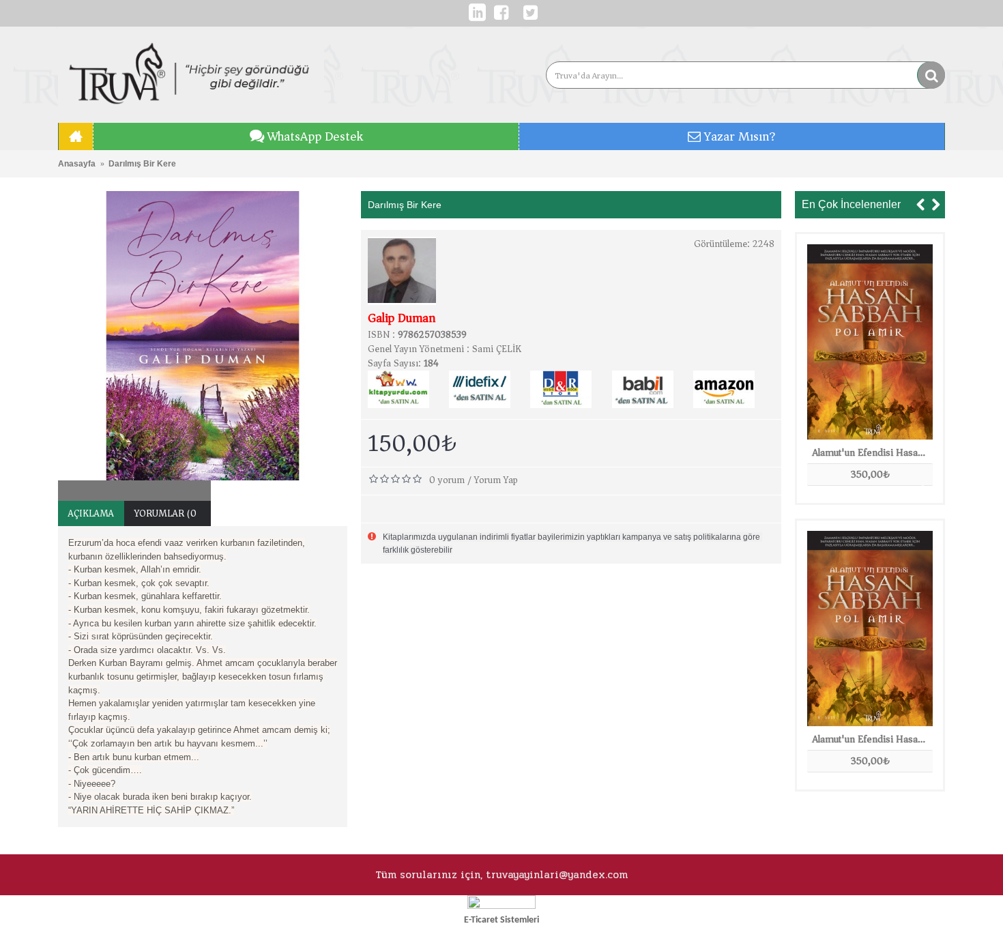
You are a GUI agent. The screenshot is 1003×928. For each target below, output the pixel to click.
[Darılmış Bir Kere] (202, 335)
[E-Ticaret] (501, 905)
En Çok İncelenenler (851, 204)
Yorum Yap (496, 480)
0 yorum (447, 480)
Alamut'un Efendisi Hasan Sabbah (872, 452)
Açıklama (91, 513)
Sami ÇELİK (496, 349)
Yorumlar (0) (167, 513)
